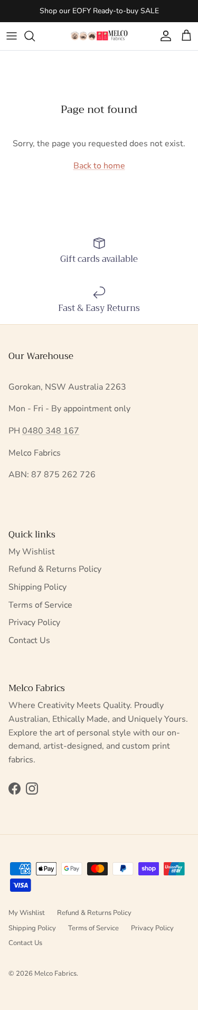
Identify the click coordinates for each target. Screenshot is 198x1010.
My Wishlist (31, 552)
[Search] (34, 36)
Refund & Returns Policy (54, 569)
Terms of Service (40, 605)
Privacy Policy (34, 622)
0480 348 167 (50, 431)
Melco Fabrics (55, 973)
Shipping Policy (37, 587)
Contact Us (29, 640)
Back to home (99, 166)
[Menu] (11, 36)
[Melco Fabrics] (99, 36)
